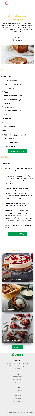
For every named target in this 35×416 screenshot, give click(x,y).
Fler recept (17, 347)
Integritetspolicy (17, 398)
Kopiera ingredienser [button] (17, 151)
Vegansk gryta (17, 376)
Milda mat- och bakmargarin (17, 366)
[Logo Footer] (17, 354)
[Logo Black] (7, 2)
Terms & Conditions (17, 401)
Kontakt (17, 393)
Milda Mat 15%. (17, 369)
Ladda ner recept (16, 234)
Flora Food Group (18, 390)
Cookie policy (17, 396)
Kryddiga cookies (17, 379)
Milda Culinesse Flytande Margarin (17, 363)
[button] (31, 3)
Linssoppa (17, 382)
